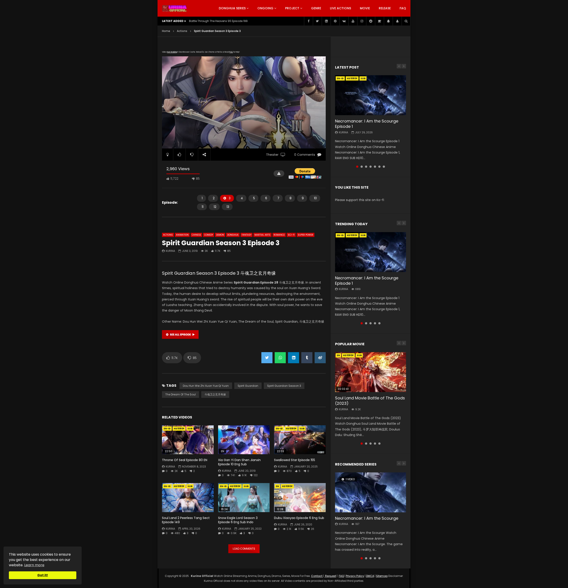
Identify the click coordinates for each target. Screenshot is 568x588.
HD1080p (179, 428)
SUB (189, 428)
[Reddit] (370, 21)
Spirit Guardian (248, 386)
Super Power (305, 235)
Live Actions (340, 8)
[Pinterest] (335, 21)
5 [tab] (375, 167)
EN (277, 486)
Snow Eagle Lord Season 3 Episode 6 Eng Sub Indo (238, 520)
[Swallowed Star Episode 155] (300, 439)
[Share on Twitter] (266, 357)
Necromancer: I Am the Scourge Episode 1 (366, 123)
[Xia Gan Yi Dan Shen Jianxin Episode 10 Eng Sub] (244, 439)
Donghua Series (232, 8)
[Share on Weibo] (320, 357)
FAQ (403, 8)
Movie (365, 8)
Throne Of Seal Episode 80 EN (184, 460)
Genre (316, 8)
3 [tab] (366, 167)
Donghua (233, 235)
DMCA (370, 576)
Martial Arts (262, 235)
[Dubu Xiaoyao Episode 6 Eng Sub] (300, 497)
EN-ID (167, 428)
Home (166, 31)
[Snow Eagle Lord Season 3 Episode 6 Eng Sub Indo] (244, 497)
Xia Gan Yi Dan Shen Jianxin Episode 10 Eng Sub (239, 462)
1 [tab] (357, 167)
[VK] (343, 21)
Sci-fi (291, 235)
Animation (182, 235)
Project (292, 8)
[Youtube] (352, 21)
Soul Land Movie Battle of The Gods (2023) (370, 400)
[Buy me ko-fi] (379, 21)
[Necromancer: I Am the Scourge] (370, 492)
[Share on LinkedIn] (293, 357)
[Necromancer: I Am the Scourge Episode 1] (370, 95)
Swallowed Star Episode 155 (294, 460)
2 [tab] (362, 167)
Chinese (196, 235)
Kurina (170, 251)
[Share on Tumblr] (306, 357)
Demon (220, 235)
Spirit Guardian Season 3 (284, 386)
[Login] (397, 21)
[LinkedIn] (326, 21)
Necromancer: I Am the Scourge (366, 518)
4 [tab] (370, 167)
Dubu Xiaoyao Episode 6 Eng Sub (299, 518)
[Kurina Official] (174, 8)
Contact (317, 576)
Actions (182, 31)
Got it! (42, 575)
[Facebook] (308, 21)
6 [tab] (379, 167)
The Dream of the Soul (180, 394)
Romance (279, 235)
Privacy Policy (355, 576)
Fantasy (246, 235)
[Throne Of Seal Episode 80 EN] (188, 439)
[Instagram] (361, 21)
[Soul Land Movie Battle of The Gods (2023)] (370, 372)
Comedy (208, 235)
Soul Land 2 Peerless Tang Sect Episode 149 (186, 520)
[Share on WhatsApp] (280, 357)
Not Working (172, 52)
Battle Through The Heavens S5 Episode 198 (218, 21)
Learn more (34, 565)
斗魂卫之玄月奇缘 (215, 394)
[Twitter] (317, 21)
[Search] (406, 21)
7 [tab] (384, 167)
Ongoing (265, 8)
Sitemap (382, 576)
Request (330, 576)
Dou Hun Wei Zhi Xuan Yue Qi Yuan (206, 386)
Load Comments (244, 549)
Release (385, 8)
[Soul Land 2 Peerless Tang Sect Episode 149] (188, 497)
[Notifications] (388, 21)
